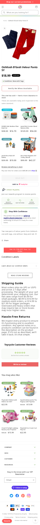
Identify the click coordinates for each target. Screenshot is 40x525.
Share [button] (6, 240)
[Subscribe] (33, 480)
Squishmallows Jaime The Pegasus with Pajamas (28, 400)
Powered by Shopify (20, 514)
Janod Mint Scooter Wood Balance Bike (29, 127)
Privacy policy (9, 517)
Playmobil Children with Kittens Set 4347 (9, 400)
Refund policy (33, 514)
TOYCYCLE (10, 514)
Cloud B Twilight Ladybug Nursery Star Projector (10, 429)
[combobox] (20, 12)
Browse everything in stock (12, 167)
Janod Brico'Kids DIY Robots (8, 156)
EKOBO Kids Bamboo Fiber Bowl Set (10, 127)
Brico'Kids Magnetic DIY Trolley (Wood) (28, 156)
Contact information (21, 520)
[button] (2, 7)
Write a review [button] (19, 364)
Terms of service (20, 517)
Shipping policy (33, 517)
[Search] (4, 12)
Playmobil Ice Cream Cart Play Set (28, 429)
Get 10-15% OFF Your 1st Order (20, 250)
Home (5, 21)
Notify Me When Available (20, 88)
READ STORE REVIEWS (20, 275)
